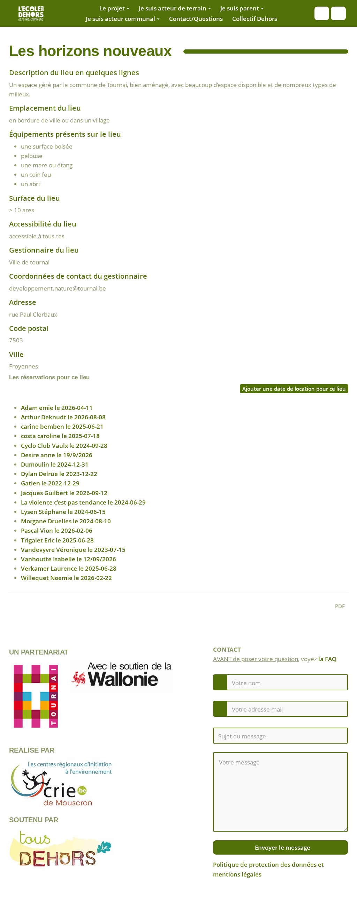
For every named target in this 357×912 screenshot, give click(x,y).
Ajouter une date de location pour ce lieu (294, 388)
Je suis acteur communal (120, 19)
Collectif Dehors (254, 19)
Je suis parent (239, 8)
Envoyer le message (281, 847)
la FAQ (327, 659)
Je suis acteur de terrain (172, 8)
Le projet (112, 8)
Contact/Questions (196, 19)
